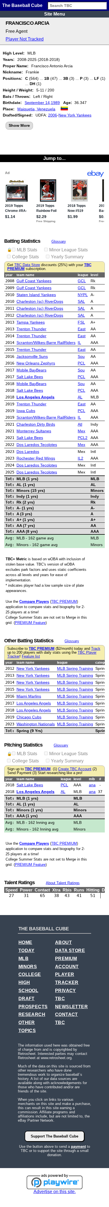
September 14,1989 (42, 102)
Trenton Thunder (31, 329)
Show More (19, 125)
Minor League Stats (68, 249)
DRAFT (26, 998)
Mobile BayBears (31, 370)
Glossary (58, 241)
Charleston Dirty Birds (35, 424)
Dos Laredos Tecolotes (36, 444)
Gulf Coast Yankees (33, 281)
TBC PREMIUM (64, 601)
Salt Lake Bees (29, 377)
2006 (52, 115)
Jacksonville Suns (32, 356)
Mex (81, 431)
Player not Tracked (25, 39)
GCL (82, 281)
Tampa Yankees (30, 322)
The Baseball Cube (22, 5)
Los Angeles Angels (35, 397)
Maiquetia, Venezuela (36, 109)
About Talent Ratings (63, 883)
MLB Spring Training (75, 668)
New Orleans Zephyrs (35, 363)
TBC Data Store (27, 265)
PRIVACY (65, 990)
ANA (92, 785)
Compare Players (34, 601)
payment (78, 1146)
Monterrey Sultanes (33, 431)
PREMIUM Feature (30, 623)
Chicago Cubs (28, 717)
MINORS (27, 966)
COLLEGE (29, 974)
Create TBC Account (74, 769)
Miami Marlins (28, 696)
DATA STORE (70, 950)
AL (80, 397)
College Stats (25, 256)
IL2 (80, 458)
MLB (23, 958)
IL (79, 342)
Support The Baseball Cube (54, 1136)
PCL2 (82, 437)
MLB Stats (27, 249)
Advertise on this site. (55, 1191)
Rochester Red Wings (35, 458)
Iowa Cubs (25, 410)
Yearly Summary (67, 256)
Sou (81, 356)
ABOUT (63, 942)
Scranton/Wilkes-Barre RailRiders (45, 342)
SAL (81, 301)
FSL (81, 322)
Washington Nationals (35, 724)
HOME (25, 942)
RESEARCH (31, 1014)
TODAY (26, 950)
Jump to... (54, 158)
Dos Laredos (27, 451)
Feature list (31, 656)
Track (95, 649)
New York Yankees (74, 115)
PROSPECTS (33, 1006)
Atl (80, 424)
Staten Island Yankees (36, 295)
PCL (81, 363)
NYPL (83, 295)
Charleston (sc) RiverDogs (39, 301)
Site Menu (54, 14)
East (82, 329)
